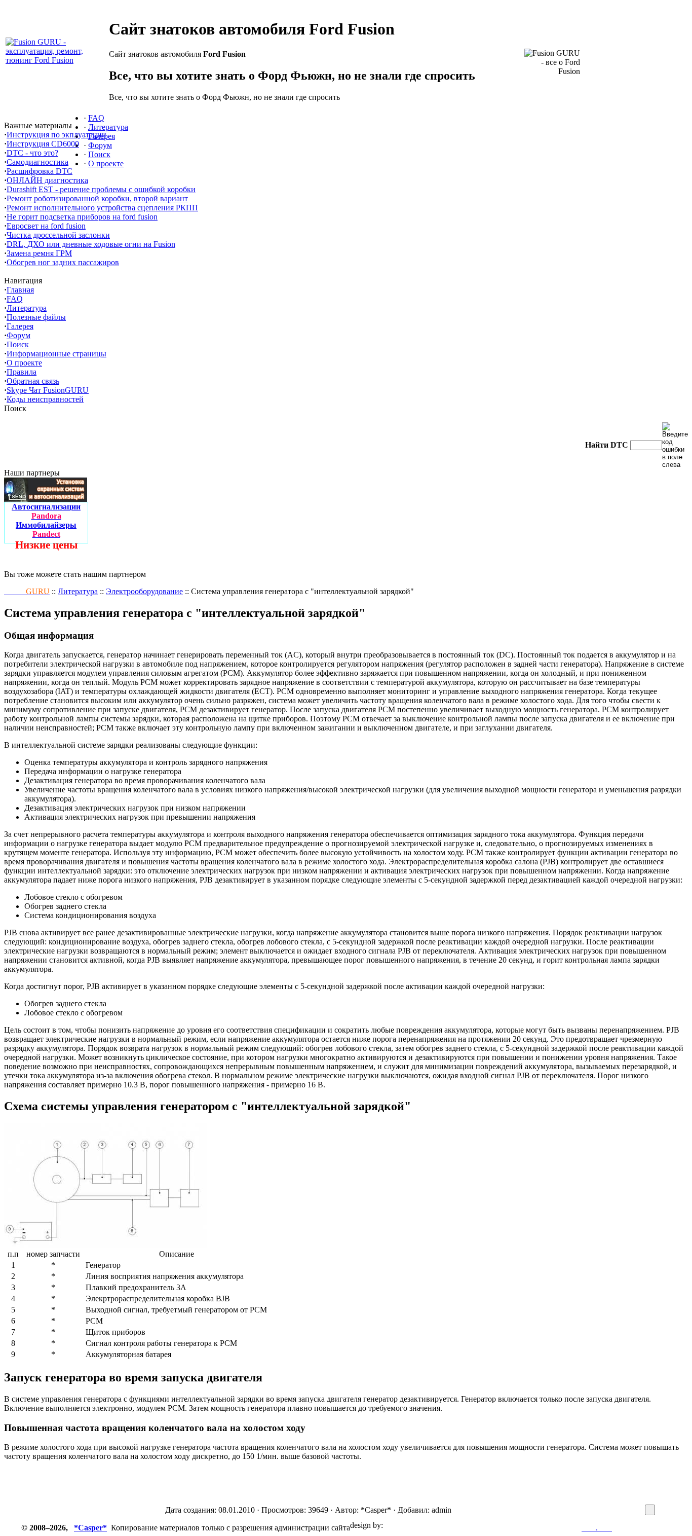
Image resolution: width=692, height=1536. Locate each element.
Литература (78, 591)
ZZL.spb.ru (403, 1525)
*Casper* (90, 1527)
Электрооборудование (144, 591)
